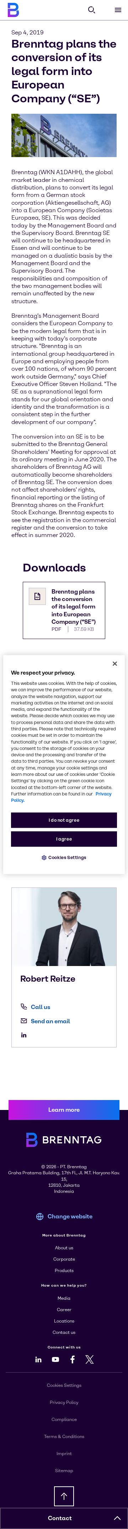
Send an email (50, 1021)
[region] (64, 764)
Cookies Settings (67, 857)
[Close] (115, 663)
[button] (117, 1518)
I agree (64, 839)
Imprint (64, 1453)
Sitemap (64, 1470)
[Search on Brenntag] (91, 10)
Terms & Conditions (64, 1436)
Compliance (64, 1419)
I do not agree (64, 820)
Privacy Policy (64, 1402)
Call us (40, 1007)
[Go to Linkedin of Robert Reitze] (25, 1035)
